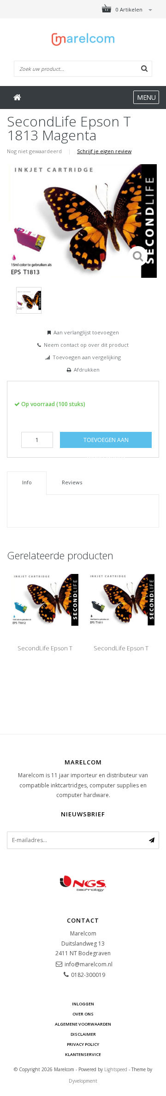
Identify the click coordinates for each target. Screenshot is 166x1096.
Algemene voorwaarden (83, 1024)
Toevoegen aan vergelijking (87, 357)
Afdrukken (87, 369)
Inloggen (83, 1004)
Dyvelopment (83, 1081)
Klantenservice (83, 1054)
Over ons (83, 1014)
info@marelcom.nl (89, 964)
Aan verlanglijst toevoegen (86, 332)
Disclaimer (83, 1034)
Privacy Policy (83, 1044)
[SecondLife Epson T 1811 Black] (121, 599)
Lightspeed (115, 1069)
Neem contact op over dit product (86, 344)
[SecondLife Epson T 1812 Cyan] (45, 599)
